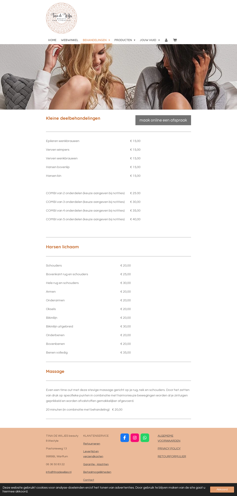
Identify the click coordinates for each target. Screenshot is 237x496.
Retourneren (91, 443)
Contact (88, 479)
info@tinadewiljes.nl (58, 472)
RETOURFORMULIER (172, 456)
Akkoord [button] (222, 489)
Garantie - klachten (96, 464)
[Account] (166, 40)
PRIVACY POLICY (169, 448)
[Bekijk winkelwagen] (175, 40)
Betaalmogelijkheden (97, 472)
